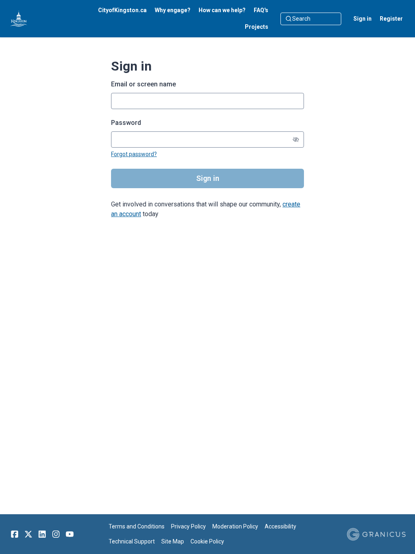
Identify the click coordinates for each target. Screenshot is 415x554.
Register (391, 18)
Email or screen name (143, 84)
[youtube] (69, 534)
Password (126, 123)
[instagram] (55, 534)
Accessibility (280, 526)
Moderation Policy (235, 526)
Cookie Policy (207, 541)
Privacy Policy (188, 526)
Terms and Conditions (137, 526)
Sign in (362, 18)
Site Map (172, 541)
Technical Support (132, 541)
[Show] (295, 139)
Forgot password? (134, 154)
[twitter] (28, 534)
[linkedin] (42, 534)
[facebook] (14, 534)
